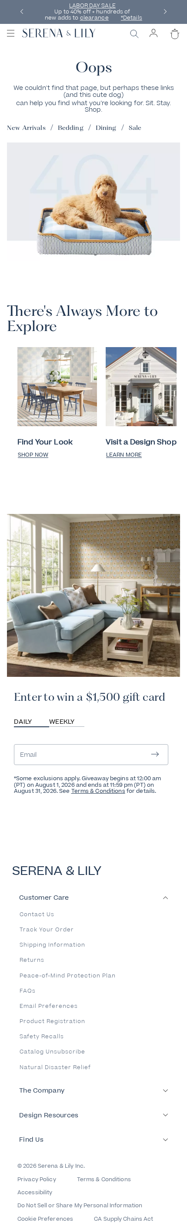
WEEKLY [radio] (62, 721)
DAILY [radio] (23, 721)
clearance (94, 18)
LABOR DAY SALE (92, 6)
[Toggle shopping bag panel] (173, 41)
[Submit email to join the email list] (155, 755)
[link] (57, 387)
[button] (21, 12)
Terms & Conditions (98, 791)
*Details (131, 18)
